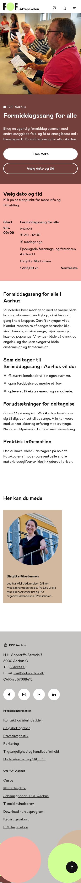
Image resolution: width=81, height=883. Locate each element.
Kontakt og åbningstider (22, 720)
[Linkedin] (54, 694)
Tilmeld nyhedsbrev (18, 803)
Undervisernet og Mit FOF (24, 759)
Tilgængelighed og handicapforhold (31, 751)
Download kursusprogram (23, 811)
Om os (8, 780)
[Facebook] (9, 694)
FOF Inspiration (15, 827)
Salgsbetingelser (16, 728)
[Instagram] (24, 694)
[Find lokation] (54, 8)
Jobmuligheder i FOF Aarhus (26, 796)
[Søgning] (64, 8)
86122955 (17, 667)
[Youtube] (39, 694)
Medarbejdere (14, 788)
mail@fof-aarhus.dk (29, 673)
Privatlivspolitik (15, 736)
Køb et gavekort (16, 819)
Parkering (11, 743)
